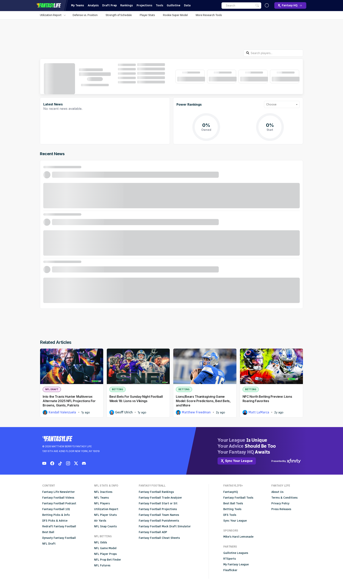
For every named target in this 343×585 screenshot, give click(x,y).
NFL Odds (100, 542)
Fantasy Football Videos (58, 497)
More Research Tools (209, 15)
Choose (271, 104)
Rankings (126, 5)
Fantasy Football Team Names (159, 515)
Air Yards (100, 520)
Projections (144, 5)
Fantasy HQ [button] (290, 5)
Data (187, 5)
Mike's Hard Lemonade (238, 536)
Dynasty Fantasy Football (59, 538)
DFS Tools (229, 515)
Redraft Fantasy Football (59, 526)
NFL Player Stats (105, 515)
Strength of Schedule (119, 15)
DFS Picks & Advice (54, 520)
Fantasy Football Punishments (159, 520)
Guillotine (173, 5)
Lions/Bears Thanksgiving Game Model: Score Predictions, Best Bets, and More (203, 401)
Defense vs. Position (85, 15)
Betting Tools (232, 509)
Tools (159, 5)
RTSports (229, 558)
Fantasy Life (48, 5)
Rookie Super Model (175, 15)
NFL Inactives (103, 492)
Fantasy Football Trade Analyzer (160, 497)
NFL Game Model (105, 548)
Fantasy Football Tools (238, 497)
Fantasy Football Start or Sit (158, 503)
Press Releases (281, 509)
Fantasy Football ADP (153, 532)
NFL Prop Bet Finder (107, 559)
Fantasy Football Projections (158, 509)
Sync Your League (235, 520)
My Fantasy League (236, 564)
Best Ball (48, 532)
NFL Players (102, 503)
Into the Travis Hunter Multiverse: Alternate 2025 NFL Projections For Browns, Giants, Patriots (69, 401)
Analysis (93, 5)
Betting (117, 389)
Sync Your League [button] (239, 461)
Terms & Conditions (284, 497)
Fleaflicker (230, 570)
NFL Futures (102, 565)
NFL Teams (101, 497)
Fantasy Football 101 (56, 509)
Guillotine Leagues (235, 553)
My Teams (77, 5)
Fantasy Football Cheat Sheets (159, 538)
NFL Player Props (105, 554)
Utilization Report (51, 15)
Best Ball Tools (233, 503)
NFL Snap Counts (105, 526)
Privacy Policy (280, 503)
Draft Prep (109, 5)
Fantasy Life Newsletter (58, 492)
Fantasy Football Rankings (156, 492)
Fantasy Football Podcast (59, 503)
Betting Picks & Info (56, 515)
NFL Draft (51, 389)
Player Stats (147, 15)
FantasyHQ (230, 492)
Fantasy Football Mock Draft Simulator (165, 526)
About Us (277, 492)
